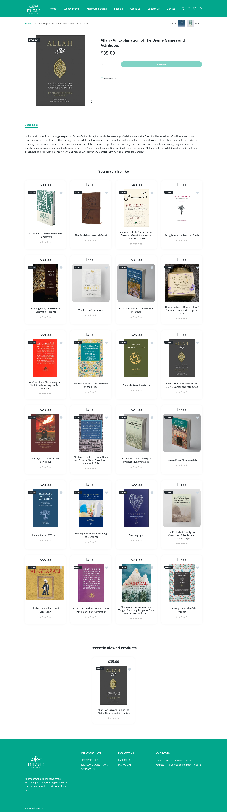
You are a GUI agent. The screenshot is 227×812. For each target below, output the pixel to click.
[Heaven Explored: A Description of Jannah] (136, 283)
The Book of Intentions (90, 310)
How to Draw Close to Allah (182, 460)
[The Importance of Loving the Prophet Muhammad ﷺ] (136, 433)
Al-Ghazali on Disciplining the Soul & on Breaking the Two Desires (45, 385)
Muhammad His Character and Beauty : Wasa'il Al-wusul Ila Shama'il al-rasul (136, 235)
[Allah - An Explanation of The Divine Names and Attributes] (182, 358)
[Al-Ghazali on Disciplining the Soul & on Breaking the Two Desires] (45, 358)
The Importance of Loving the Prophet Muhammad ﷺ (136, 460)
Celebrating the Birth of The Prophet (181, 610)
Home (28, 23)
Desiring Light (136, 535)
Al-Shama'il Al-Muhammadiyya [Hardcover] (45, 235)
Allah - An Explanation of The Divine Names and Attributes (182, 385)
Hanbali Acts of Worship (45, 535)
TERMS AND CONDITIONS (94, 764)
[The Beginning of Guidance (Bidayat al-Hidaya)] (45, 283)
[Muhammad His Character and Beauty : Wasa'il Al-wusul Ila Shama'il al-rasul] (136, 208)
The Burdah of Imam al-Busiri (91, 235)
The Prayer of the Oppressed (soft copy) (45, 460)
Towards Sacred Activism (136, 385)
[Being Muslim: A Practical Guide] (182, 208)
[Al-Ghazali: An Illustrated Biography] (45, 583)
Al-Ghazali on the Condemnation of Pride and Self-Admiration (91, 610)
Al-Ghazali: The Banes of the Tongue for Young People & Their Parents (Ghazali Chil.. (136, 610)
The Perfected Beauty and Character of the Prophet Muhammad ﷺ (181, 535)
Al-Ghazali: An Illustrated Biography (45, 610)
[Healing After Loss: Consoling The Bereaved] (91, 508)
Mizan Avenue (38, 808)
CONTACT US (88, 769)
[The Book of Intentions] (91, 283)
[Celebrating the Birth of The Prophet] (182, 583)
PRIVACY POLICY (89, 759)
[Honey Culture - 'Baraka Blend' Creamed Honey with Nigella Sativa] (182, 283)
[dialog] (183, 8)
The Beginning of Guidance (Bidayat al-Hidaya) (45, 310)
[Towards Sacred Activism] (136, 358)
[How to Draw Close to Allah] (182, 433)
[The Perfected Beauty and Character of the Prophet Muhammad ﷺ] (182, 508)
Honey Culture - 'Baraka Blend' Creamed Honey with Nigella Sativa (181, 310)
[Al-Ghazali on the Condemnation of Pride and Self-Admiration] (91, 583)
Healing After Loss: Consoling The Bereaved (91, 535)
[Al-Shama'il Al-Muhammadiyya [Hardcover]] (45, 208)
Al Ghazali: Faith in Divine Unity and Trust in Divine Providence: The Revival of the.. (91, 460)
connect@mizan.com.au (178, 759)
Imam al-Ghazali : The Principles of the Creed (90, 385)
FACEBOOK (124, 759)
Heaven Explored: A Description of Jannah (136, 310)
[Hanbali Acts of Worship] (45, 508)
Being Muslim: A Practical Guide (181, 235)
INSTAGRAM (124, 764)
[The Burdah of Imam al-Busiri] (91, 208)
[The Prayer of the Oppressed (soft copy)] (45, 433)
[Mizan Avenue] (33, 8)
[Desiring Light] (136, 508)
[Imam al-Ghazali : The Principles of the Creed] (91, 358)
